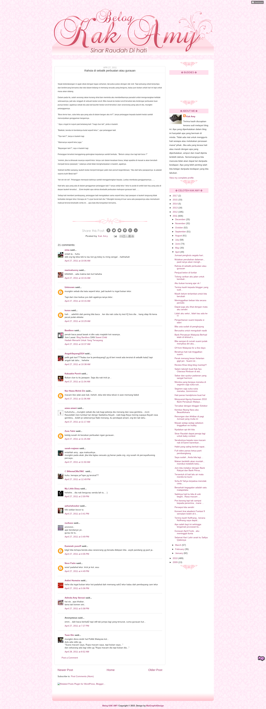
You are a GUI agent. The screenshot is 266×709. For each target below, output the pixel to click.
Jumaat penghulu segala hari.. (189, 255)
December (180, 219)
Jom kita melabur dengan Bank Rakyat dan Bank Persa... (190, 469)
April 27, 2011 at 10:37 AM (77, 344)
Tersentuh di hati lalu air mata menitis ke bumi (189, 475)
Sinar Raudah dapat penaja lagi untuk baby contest (190, 434)
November (180, 223)
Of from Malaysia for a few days (190, 348)
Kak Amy (190, 116)
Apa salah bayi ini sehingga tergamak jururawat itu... (188, 525)
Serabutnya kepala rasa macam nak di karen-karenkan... (190, 441)
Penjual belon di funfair (186, 272)
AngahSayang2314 (74, 353)
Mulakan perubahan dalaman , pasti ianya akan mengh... (189, 260)
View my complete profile (181, 178)
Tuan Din (69, 635)
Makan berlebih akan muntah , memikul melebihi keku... (189, 462)
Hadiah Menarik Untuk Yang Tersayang (84, 340)
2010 (175, 558)
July (177, 240)
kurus (68, 310)
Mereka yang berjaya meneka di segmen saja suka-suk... (190, 383)
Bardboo (69, 330)
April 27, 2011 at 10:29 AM (77, 321)
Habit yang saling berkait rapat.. (190, 447)
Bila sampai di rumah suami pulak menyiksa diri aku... (191, 342)
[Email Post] (115, 236)
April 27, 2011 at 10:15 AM (77, 278)
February (180, 549)
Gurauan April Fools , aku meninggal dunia (187, 532)
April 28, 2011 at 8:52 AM (77, 652)
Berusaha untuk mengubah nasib (191, 330)
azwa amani (71, 408)
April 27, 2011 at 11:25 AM (77, 439)
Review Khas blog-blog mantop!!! (191, 365)
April (177, 252)
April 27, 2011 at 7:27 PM (77, 626)
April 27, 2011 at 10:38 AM (77, 364)
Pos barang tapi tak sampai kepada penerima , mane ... (189, 501)
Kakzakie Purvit (73, 373)
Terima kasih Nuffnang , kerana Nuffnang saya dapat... (190, 519)
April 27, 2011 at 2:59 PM (77, 496)
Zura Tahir (70, 431)
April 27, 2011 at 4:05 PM (77, 554)
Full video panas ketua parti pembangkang (188, 452)
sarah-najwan (72, 448)
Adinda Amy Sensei (75, 598)
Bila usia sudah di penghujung (189, 326)
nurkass (69, 523)
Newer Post (65, 670)
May (177, 248)
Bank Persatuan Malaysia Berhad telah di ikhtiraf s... (191, 336)
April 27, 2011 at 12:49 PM (77, 479)
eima (67, 250)
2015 (175, 200)
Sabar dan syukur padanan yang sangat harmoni (190, 376)
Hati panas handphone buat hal (190, 395)
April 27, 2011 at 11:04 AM (77, 381)
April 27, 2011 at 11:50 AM (77, 462)
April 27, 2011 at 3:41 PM (77, 514)
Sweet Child (101, 337)
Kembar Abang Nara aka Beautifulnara (187, 411)
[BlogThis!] (123, 236)
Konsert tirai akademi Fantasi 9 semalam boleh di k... (190, 512)
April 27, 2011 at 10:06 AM (77, 261)
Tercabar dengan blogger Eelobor (191, 406)
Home (111, 670)
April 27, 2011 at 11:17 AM (77, 422)
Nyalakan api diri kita (185, 429)
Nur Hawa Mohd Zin (75, 391)
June (178, 244)
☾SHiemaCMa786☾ (75, 471)
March (178, 545)
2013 (175, 208)
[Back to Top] (261, 658)
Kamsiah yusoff (73, 546)
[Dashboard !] (257, 3)
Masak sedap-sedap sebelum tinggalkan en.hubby (189, 424)
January (179, 553)
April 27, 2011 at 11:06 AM (77, 399)
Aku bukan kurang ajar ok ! (188, 283)
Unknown (70, 287)
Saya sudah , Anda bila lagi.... (189, 457)
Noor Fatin (70, 563)
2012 (175, 212)
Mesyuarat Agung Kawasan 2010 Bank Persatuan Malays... (191, 400)
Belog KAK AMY (110, 706)
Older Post (155, 670)
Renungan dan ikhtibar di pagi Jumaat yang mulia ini (189, 417)
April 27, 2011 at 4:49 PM (77, 571)
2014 (175, 204)
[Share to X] (126, 236)
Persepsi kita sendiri (184, 507)
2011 (175, 216)
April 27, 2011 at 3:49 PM (77, 537)
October (179, 227)
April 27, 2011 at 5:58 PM (77, 608)
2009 (175, 562)
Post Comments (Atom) (82, 676)
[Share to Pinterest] (132, 236)
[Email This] (121, 236)
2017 (175, 196)
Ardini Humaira (72, 580)
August (179, 235)
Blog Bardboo (83, 337)
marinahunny (72, 270)
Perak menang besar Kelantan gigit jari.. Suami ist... (189, 359)
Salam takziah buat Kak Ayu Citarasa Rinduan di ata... (188, 370)
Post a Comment (70, 658)
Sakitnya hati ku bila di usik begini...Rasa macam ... (188, 495)
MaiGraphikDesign (155, 706)
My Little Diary (72, 488)
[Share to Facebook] (129, 236)
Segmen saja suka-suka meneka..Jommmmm (186, 390)
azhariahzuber (72, 506)
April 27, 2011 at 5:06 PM (77, 588)
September (181, 231)
